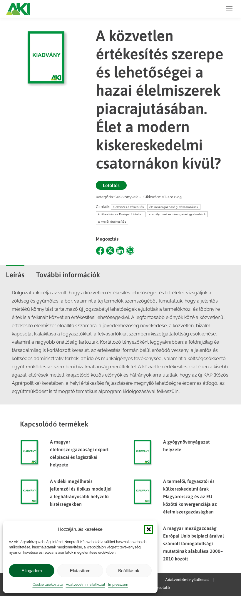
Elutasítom (80, 570)
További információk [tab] (68, 275)
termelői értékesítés (112, 221)
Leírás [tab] (15, 275)
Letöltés (111, 185)
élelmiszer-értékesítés (128, 207)
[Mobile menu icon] (229, 9)
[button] (149, 529)
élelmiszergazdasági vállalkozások (173, 207)
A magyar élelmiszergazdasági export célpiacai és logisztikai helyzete (79, 453)
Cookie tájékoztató (48, 584)
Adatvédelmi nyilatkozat (85, 584)
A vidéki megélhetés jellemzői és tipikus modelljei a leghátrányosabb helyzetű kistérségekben (80, 493)
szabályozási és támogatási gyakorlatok (177, 214)
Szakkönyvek (126, 197)
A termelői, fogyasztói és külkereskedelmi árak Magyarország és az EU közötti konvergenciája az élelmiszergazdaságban (190, 496)
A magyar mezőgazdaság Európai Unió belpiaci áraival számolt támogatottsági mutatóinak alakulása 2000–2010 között (193, 543)
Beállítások (128, 570)
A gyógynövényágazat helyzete (186, 445)
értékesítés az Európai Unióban (120, 214)
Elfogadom (31, 570)
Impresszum (118, 584)
